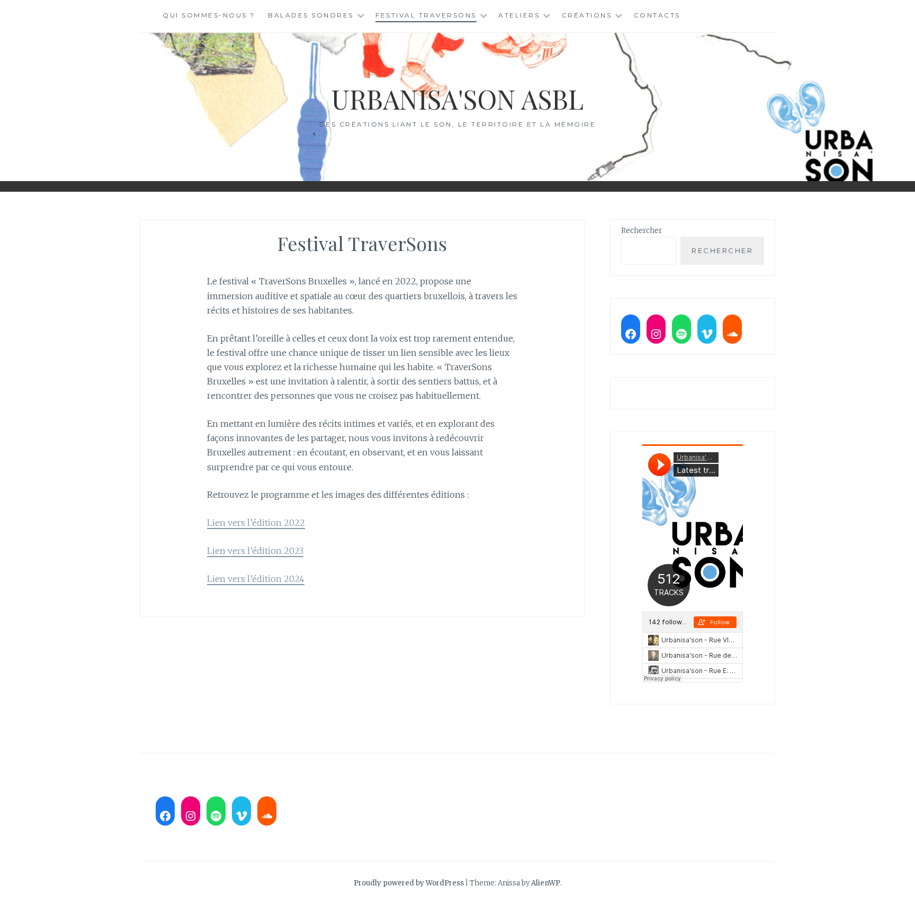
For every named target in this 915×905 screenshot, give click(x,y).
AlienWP (545, 883)
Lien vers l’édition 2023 (255, 550)
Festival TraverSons (426, 15)
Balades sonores (311, 15)
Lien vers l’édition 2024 (255, 579)
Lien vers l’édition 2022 (256, 522)
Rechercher (641, 230)
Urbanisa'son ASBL (457, 99)
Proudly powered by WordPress (409, 883)
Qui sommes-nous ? (209, 15)
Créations (587, 15)
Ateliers (519, 15)
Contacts (657, 15)
